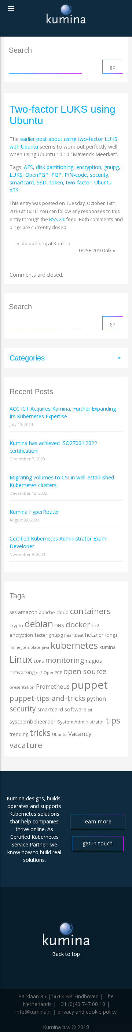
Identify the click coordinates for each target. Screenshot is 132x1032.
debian (39, 623)
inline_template (25, 647)
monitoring (64, 660)
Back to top (66, 953)
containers (90, 611)
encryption (88, 167)
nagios (94, 660)
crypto (16, 625)
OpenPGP (36, 174)
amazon (27, 612)
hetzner (94, 634)
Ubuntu (102, 182)
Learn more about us (97, 823)
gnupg (111, 167)
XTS (14, 190)
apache (47, 612)
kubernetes (74, 645)
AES (28, 167)
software (76, 709)
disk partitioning (54, 167)
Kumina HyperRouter (34, 511)
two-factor (78, 182)
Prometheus (53, 687)
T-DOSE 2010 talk (93, 250)
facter (40, 635)
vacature (26, 745)
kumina (107, 647)
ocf (39, 672)
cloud (62, 612)
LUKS (16, 174)
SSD (42, 182)
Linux (21, 659)
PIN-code (76, 174)
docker (78, 624)
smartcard (22, 182)
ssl (90, 710)
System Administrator (80, 721)
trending (19, 734)
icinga (111, 635)
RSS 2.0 (57, 219)
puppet (89, 684)
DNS (59, 625)
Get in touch (97, 843)
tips (113, 720)
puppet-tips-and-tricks (47, 698)
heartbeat (74, 635)
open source (84, 671)
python (96, 699)
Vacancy (79, 733)
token (56, 182)
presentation (22, 687)
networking (22, 672)
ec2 (95, 625)
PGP (56, 174)
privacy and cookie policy (87, 1011)
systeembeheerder (33, 721)
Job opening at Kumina (45, 243)
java (45, 647)
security (99, 174)
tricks (40, 733)
